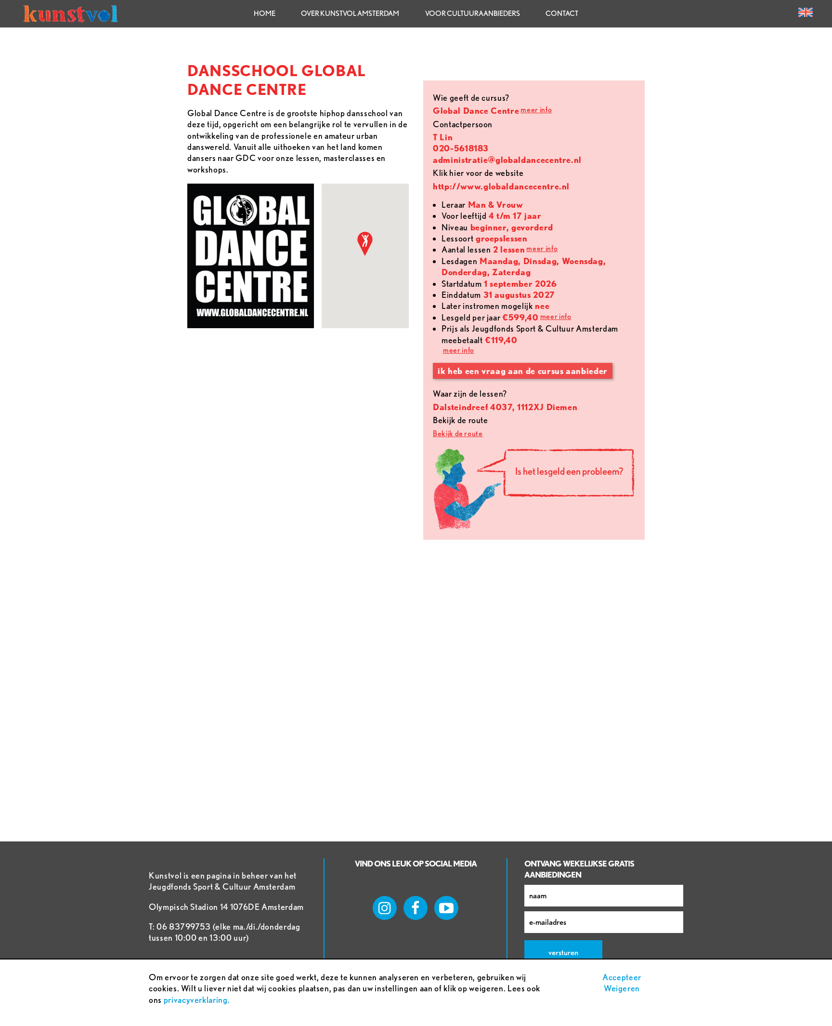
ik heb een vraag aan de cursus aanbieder (523, 371)
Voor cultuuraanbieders (472, 13)
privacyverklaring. (197, 1000)
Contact (562, 13)
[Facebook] (415, 908)
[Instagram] (385, 908)
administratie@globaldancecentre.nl (507, 160)
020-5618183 (461, 148)
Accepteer (621, 977)
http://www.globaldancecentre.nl (501, 186)
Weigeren (622, 988)
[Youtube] (446, 908)
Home (264, 13)
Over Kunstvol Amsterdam (350, 13)
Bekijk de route (458, 433)
